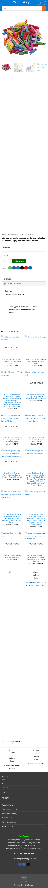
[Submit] (44, 8)
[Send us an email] (28, 864)
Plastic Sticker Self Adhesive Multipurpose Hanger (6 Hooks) (36, 361)
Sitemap (24, 881)
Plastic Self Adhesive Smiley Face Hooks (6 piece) (12, 556)
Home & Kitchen (13, 234)
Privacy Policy (7, 826)
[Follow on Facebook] (20, 864)
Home (4, 234)
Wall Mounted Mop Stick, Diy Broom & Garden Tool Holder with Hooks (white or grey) (36, 558)
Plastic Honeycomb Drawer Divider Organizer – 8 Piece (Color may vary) (12, 440)
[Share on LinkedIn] (30, 268)
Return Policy (7, 818)
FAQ (3, 792)
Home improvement (26, 234)
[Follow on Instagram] (24, 864)
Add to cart (19, 261)
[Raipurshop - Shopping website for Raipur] (21, 3)
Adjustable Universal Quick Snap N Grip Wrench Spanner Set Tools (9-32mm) (36, 396)
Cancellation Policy (9, 809)
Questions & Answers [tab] (12, 284)
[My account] (39, 3)
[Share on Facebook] (14, 268)
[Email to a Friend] (22, 268)
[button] (3, 2)
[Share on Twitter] (18, 268)
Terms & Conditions (9, 822)
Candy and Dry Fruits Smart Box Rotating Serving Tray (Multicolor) (12, 361)
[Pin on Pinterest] (26, 268)
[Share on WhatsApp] (10, 268)
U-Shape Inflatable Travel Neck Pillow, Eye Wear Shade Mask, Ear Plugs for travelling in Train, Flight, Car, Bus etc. (12, 518)
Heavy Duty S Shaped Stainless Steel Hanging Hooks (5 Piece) (36, 440)
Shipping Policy (8, 805)
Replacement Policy (9, 814)
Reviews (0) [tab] (7, 279)
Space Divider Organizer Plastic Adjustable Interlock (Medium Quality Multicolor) (12, 475)
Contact (5, 788)
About (4, 783)
